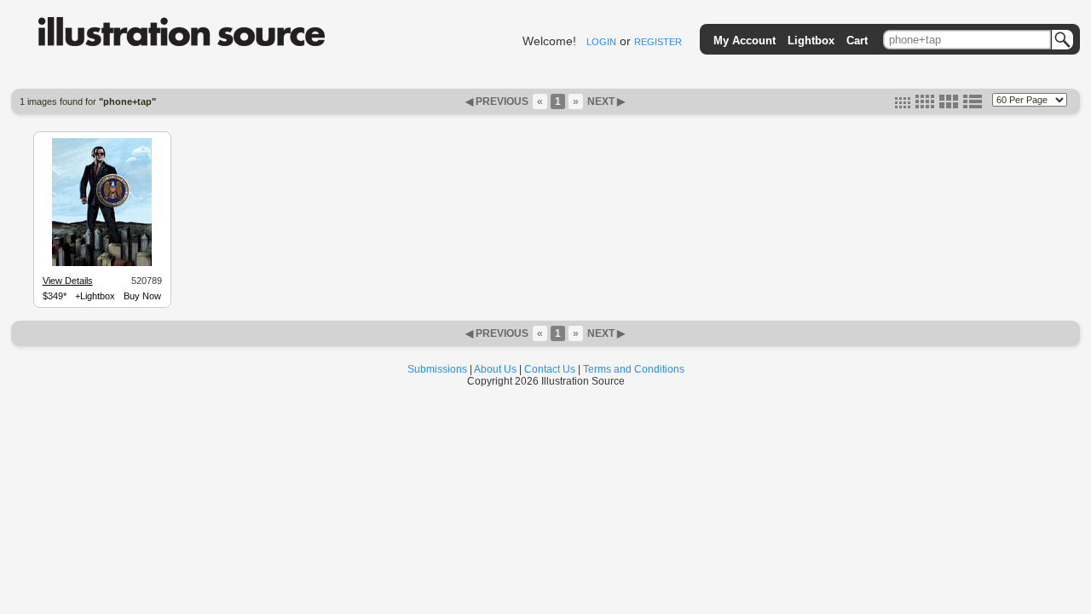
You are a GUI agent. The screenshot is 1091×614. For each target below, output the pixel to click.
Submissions (437, 369)
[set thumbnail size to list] (972, 105)
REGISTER (658, 42)
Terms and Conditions (633, 369)
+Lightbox (95, 296)
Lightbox (811, 40)
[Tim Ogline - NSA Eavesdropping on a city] (102, 263)
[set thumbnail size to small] (902, 105)
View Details (68, 280)
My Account (744, 40)
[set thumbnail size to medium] (924, 105)
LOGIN (601, 42)
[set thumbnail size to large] (948, 105)
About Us (495, 369)
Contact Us (549, 369)
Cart (857, 40)
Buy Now (142, 296)
